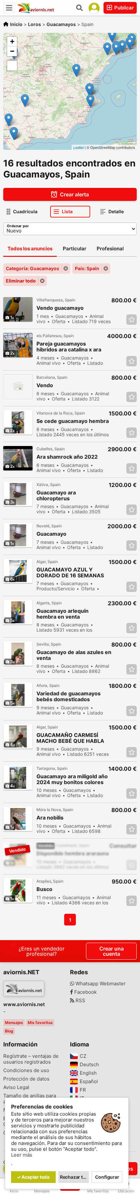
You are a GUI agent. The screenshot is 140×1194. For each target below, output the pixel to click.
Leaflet (78, 147)
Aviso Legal (16, 1087)
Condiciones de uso (26, 1070)
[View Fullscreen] (12, 66)
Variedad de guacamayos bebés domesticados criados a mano (68, 696)
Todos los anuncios (29, 248)
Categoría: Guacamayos (32, 268)
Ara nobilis (49, 818)
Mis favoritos (40, 1022)
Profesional (110, 248)
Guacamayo (51, 534)
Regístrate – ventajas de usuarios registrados (31, 1059)
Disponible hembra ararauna (72, 853)
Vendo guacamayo (60, 308)
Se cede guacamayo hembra (72, 421)
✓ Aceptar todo (33, 1177)
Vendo (44, 385)
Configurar (107, 1177)
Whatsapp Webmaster (100, 984)
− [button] (12, 51)
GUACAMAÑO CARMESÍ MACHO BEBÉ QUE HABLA (70, 738)
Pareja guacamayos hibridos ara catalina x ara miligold (68, 347)
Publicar (123, 8)
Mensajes (14, 1022)
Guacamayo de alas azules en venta (73, 655)
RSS (79, 1001)
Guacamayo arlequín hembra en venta (62, 614)
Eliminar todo (21, 280)
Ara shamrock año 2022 (67, 457)
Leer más (21, 1155)
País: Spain (87, 268)
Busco (44, 889)
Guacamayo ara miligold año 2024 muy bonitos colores (72, 779)
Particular (74, 248)
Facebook (85, 992)
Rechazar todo (74, 1177)
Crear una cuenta (111, 951)
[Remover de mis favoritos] (131, 319)
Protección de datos (26, 1079)
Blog (9, 1031)
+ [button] (12, 41)
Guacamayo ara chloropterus (56, 495)
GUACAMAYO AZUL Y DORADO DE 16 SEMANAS (70, 572)
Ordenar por (18, 226)
